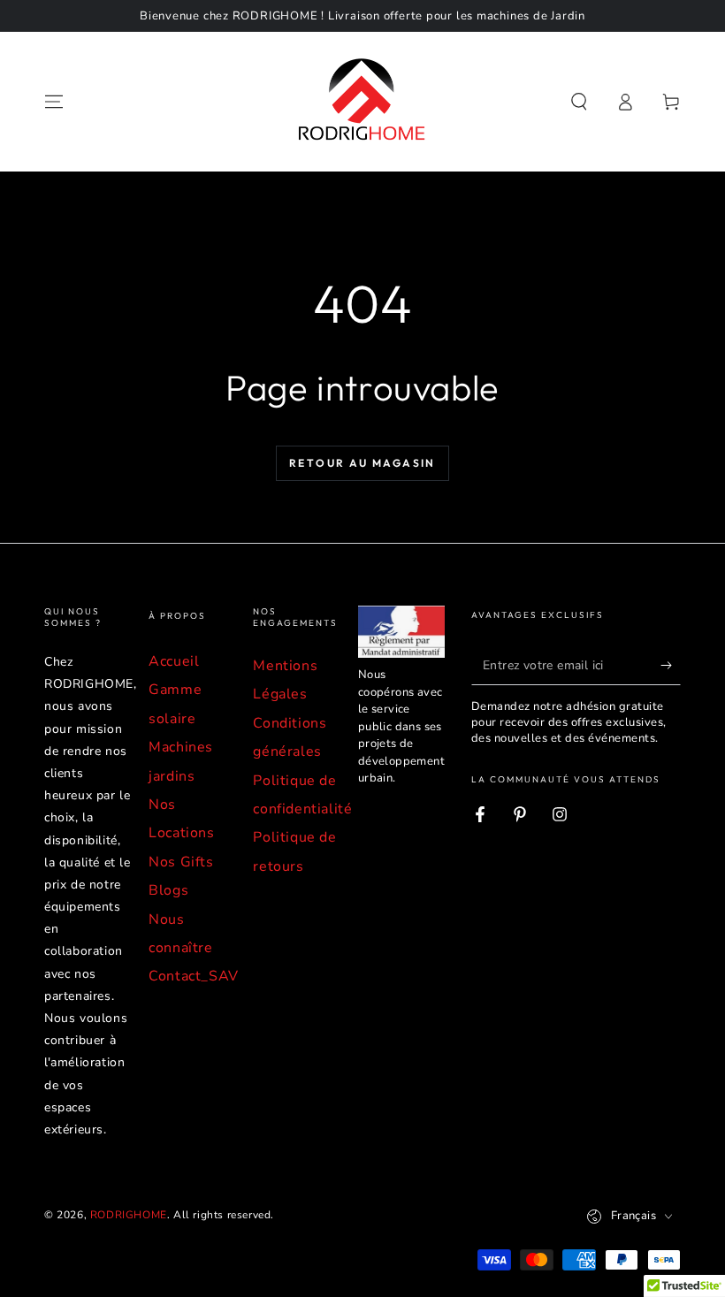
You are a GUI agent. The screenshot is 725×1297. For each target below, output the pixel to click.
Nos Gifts (181, 862)
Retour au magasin (362, 462)
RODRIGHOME (128, 1215)
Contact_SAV (194, 976)
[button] (579, 101)
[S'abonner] (670, 664)
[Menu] (54, 101)
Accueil (174, 661)
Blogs (168, 890)
